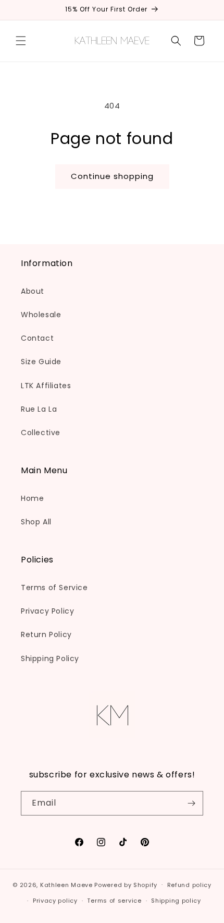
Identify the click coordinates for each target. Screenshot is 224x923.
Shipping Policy (50, 658)
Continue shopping (112, 176)
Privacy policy (55, 900)
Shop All (36, 522)
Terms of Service (54, 587)
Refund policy (189, 885)
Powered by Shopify (125, 884)
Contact (37, 338)
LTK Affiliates (46, 385)
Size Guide (41, 361)
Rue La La (39, 409)
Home (32, 498)
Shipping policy (176, 900)
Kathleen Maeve (66, 884)
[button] (20, 40)
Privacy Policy (47, 611)
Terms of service (114, 900)
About (32, 291)
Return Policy (46, 634)
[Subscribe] (191, 803)
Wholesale (41, 314)
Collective (40, 432)
